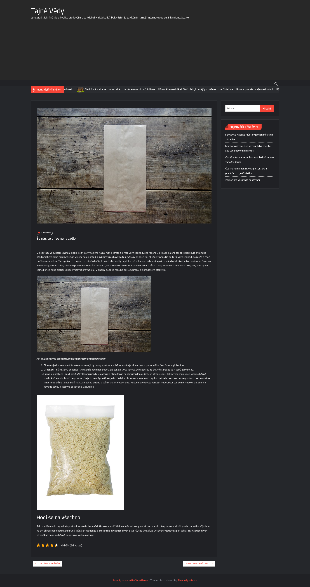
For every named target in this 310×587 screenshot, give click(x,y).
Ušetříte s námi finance (274, 89)
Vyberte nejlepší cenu (197, 563)
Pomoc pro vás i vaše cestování (238, 89)
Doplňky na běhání (49, 563)
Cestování (46, 232)
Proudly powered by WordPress (130, 580)
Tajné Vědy (47, 10)
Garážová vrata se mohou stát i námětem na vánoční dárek (104, 89)
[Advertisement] (155, 53)
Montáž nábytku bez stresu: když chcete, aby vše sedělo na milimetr (248, 148)
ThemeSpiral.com (187, 580)
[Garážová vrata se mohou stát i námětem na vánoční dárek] (64, 89)
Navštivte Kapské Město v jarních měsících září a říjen (249, 137)
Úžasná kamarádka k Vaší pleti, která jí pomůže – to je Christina (179, 89)
